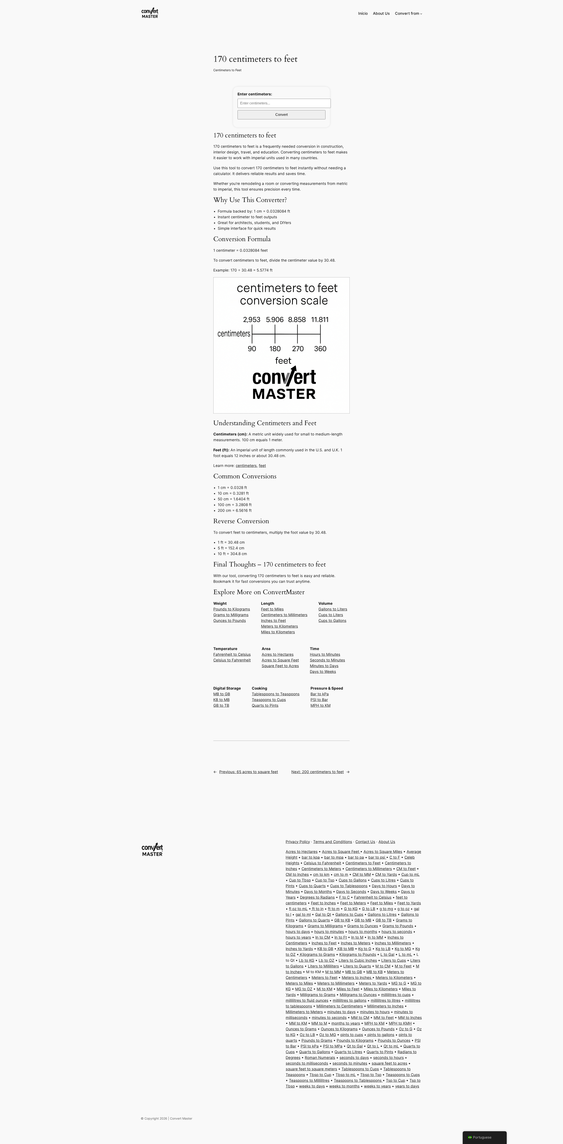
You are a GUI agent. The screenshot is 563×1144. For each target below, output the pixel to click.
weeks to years (377, 1086)
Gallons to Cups (349, 914)
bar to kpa (311, 857)
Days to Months (318, 891)
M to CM (382, 966)
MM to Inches (410, 1017)
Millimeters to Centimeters (339, 1006)
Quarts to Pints (265, 705)
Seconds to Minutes (327, 660)
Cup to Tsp (324, 880)
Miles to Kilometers (278, 632)
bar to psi (377, 857)
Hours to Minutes (325, 654)
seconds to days (354, 1057)
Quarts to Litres (348, 1052)
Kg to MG (403, 949)
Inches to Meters (355, 943)
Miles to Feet (348, 989)
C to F (394, 857)
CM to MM (362, 874)
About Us (386, 842)
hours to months (362, 931)
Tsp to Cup (395, 1080)
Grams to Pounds (397, 926)
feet (262, 465)
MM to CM (360, 1017)
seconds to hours (388, 1057)
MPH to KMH (400, 1023)
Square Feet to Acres (280, 666)
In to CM (322, 937)
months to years (345, 1023)
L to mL (405, 954)
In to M (357, 937)
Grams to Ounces (362, 926)
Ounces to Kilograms (339, 1029)
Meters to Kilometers (279, 626)
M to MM (333, 972)
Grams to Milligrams (231, 615)
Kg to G (364, 949)
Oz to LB (307, 1035)
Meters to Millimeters (336, 983)
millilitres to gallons (349, 1000)
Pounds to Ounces (394, 1040)
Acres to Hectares (278, 654)
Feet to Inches (323, 903)
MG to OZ (303, 989)
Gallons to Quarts (314, 920)
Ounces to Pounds (229, 620)
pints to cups (351, 1035)
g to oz (403, 909)
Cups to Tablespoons (348, 886)
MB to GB (221, 694)
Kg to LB (383, 949)
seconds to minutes (350, 1063)
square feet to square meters (311, 1069)
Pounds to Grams (317, 1040)
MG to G (398, 983)
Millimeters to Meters (304, 1012)
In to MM (375, 937)
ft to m (334, 909)
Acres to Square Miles (383, 851)
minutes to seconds (329, 1017)
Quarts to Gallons (314, 1052)
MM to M (319, 1023)
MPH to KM (321, 705)
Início (363, 13)
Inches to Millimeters (393, 943)
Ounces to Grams (301, 1029)
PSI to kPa (310, 1046)
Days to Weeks (323, 671)
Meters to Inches (357, 977)
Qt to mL (391, 1046)
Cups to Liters (330, 615)
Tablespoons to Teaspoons (276, 694)
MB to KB (374, 972)
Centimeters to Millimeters (284, 615)
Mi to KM (324, 989)
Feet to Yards (409, 903)
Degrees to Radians (317, 897)
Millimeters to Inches (385, 1006)
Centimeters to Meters (321, 869)
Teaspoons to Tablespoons (358, 1080)
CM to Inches (297, 874)
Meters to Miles (299, 983)
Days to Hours (384, 886)
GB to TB (221, 705)
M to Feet (403, 966)
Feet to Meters (353, 903)
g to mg (386, 909)
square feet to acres (389, 1063)
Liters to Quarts (357, 966)
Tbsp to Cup (320, 1075)
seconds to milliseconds (307, 1063)
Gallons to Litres (382, 914)
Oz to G (405, 1029)
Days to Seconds (351, 891)
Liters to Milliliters (323, 966)
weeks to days (312, 1086)
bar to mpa (334, 857)
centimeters (246, 465)
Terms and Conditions (332, 842)
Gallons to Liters (332, 609)
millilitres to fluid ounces (307, 1000)
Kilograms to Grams (317, 954)
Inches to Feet (273, 620)
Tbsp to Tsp (370, 1075)
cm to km (321, 874)
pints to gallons (380, 1035)
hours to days (298, 931)
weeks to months (344, 1086)
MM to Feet (384, 1017)
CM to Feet (406, 869)
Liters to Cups (393, 960)
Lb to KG (306, 960)
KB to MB (221, 700)
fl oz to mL (298, 909)
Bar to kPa (320, 694)
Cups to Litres (383, 880)
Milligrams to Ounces (358, 995)
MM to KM (298, 1023)
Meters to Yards (373, 983)
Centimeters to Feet (227, 70)
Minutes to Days (324, 666)
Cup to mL (410, 874)
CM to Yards (386, 874)
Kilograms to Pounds (357, 954)
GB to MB (363, 920)
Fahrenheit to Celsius (232, 654)
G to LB (368, 909)
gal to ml (303, 914)
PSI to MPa (332, 1046)
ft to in (317, 909)
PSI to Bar (319, 700)
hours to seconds (397, 931)
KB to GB (325, 949)
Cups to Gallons (332, 620)
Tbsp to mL (346, 1075)
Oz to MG (327, 1035)
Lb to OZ (326, 960)
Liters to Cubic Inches (358, 960)
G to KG (351, 909)
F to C (344, 897)
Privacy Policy (298, 842)
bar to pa (356, 857)
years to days (407, 1086)
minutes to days (341, 1012)
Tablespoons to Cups (360, 1069)
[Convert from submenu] (421, 13)
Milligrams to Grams (317, 995)
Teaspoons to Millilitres (309, 1080)
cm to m (341, 874)
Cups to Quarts (312, 886)
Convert (281, 115)
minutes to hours (375, 1012)
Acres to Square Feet (280, 660)
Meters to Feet (324, 977)
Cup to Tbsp (300, 880)
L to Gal (387, 954)
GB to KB (342, 920)
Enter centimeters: (255, 94)
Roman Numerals (320, 1057)
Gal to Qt (323, 914)
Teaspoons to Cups (269, 700)
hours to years (298, 937)
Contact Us (365, 842)
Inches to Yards (299, 949)
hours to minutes (329, 931)
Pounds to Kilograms (231, 609)
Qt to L (373, 1046)
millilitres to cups (396, 995)
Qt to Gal (355, 1046)
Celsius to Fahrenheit (232, 660)
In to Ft (341, 937)
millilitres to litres (385, 1000)
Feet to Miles (272, 609)
